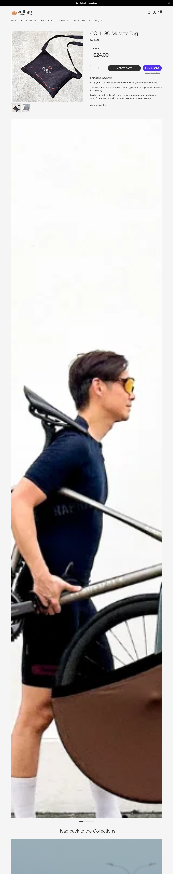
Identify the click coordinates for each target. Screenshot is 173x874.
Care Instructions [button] (99, 105)
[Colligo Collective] (22, 12)
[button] (149, 12)
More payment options (152, 73)
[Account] (154, 12)
